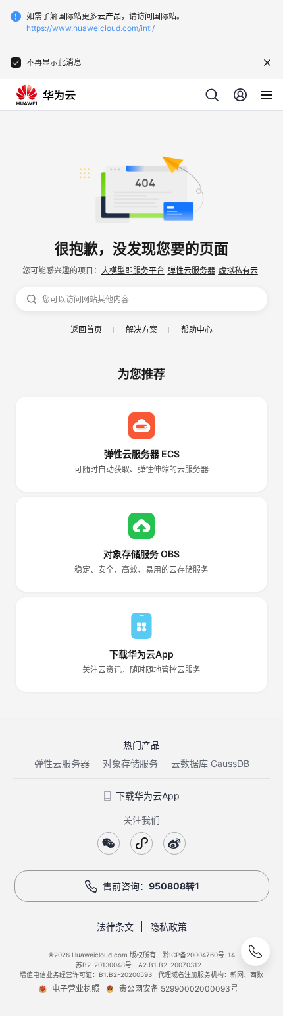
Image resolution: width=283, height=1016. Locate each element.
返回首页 (86, 330)
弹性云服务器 (191, 270)
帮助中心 (197, 330)
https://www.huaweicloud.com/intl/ (90, 28)
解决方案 (141, 330)
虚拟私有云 (238, 270)
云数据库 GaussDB (210, 763)
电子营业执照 (75, 989)
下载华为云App (148, 795)
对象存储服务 (130, 763)
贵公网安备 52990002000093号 (178, 989)
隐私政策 (168, 926)
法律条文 (115, 926)
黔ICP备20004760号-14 (199, 955)
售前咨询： (151, 885)
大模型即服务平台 (133, 270)
